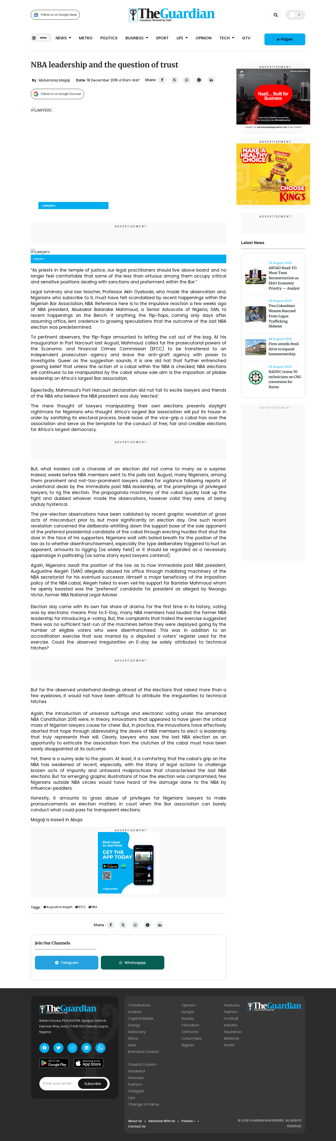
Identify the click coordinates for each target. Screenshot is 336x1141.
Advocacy (137, 1031)
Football (231, 1018)
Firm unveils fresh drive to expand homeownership (284, 349)
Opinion (204, 38)
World (229, 1045)
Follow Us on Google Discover (61, 94)
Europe (188, 1011)
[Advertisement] (273, 483)
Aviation (135, 1011)
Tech (225, 38)
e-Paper (285, 39)
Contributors (139, 1005)
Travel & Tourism (142, 1064)
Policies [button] (187, 1121)
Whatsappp (135, 962)
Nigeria (188, 1045)
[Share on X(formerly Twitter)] (174, 80)
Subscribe (92, 1083)
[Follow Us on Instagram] (72, 1048)
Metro (85, 38)
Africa (133, 1038)
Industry (231, 1025)
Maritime (231, 1038)
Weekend (136, 1071)
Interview (136, 1077)
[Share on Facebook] (162, 80)
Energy (134, 1025)
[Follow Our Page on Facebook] (44, 1048)
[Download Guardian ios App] (88, 1063)
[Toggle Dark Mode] (295, 14)
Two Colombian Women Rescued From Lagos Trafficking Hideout (282, 316)
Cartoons (190, 1031)
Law (131, 1097)
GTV (246, 38)
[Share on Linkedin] (211, 80)
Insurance (233, 1031)
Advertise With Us (161, 1121)
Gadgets (136, 1091)
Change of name (143, 1104)
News (62, 38)
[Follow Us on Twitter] (58, 1048)
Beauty (188, 1018)
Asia (132, 1045)
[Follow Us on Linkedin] (86, 1048)
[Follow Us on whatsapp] (100, 1048)
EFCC (82, 907)
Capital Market (140, 1018)
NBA (94, 907)
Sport (162, 38)
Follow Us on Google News (59, 15)
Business (135, 38)
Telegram (69, 962)
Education (190, 1025)
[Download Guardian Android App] (54, 1063)
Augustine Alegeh (59, 907)
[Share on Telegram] (199, 80)
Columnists (191, 1038)
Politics (109, 38)
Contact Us (137, 1126)
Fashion (231, 1011)
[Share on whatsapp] (186, 80)
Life (180, 38)
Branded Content (143, 1051)
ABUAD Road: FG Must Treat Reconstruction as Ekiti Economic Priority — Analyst (284, 278)
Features (232, 1005)
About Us (135, 1121)
